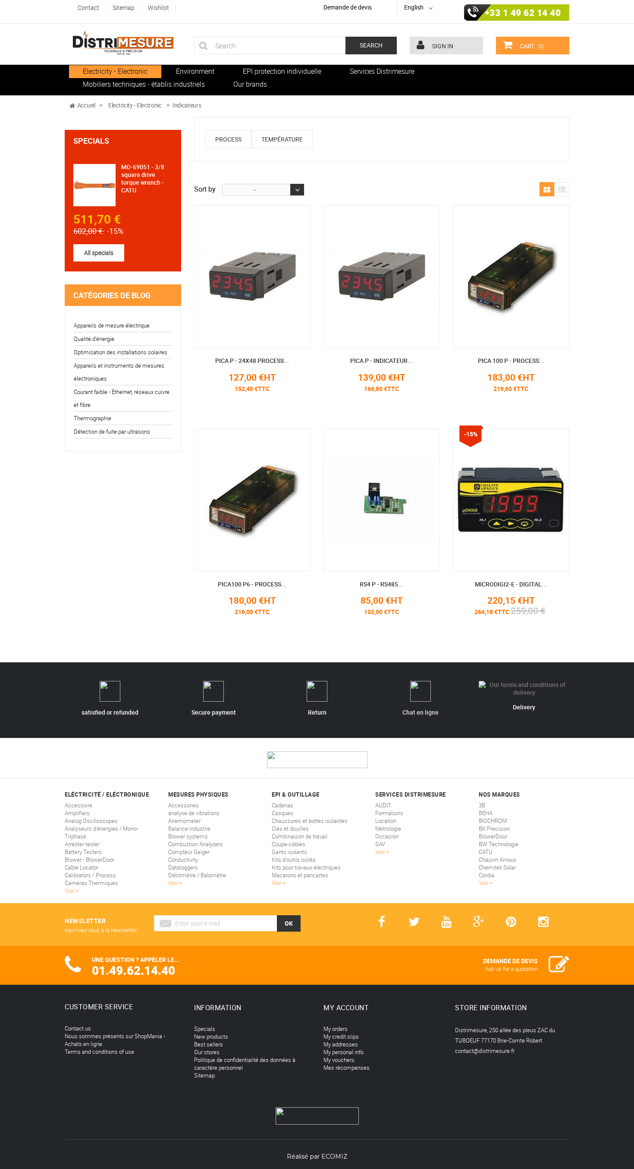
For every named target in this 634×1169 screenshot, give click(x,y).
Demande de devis (347, 7)
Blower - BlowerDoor (89, 859)
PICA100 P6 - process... (252, 584)
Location (385, 821)
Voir (70, 891)
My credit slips (341, 1036)
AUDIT (383, 805)
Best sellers (208, 1044)
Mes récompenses (346, 1067)
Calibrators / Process (90, 875)
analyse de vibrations (194, 813)
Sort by (205, 188)
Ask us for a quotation (511, 969)
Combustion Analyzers (195, 844)
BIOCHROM (493, 821)
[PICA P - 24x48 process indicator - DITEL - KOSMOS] (252, 276)
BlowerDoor (493, 836)
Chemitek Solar (497, 867)
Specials (91, 140)
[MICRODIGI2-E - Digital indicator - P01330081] (511, 500)
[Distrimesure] (123, 43)
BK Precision (494, 828)
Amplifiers (77, 813)
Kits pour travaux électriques (306, 867)
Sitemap (204, 1075)
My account (346, 1007)
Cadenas (282, 805)
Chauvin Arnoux (497, 859)
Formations (389, 813)
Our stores (207, 1052)
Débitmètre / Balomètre (197, 875)
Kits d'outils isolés (294, 859)
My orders (335, 1029)
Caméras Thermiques (91, 883)
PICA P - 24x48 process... (252, 360)
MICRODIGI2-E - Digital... (511, 584)
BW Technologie (498, 844)
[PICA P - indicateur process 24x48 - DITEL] (381, 276)
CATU (486, 852)
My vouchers (339, 1060)
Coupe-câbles (288, 844)
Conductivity (183, 859)
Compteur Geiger (189, 852)
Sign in (442, 46)
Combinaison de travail (299, 836)
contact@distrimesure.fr (485, 1051)
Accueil (86, 105)
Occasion (387, 836)
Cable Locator (81, 867)
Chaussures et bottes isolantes (310, 821)
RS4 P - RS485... (381, 584)
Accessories (183, 805)
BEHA (486, 813)
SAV (380, 844)
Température (282, 139)
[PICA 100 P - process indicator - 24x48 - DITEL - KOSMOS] (511, 276)
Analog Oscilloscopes (91, 821)
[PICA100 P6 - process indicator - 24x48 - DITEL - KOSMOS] (252, 500)
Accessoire (78, 805)
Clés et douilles (290, 828)
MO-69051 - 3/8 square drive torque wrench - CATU (142, 178)
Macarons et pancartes (300, 875)
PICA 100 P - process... (511, 360)
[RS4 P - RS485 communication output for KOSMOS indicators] (381, 500)
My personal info (343, 1052)
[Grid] (546, 190)
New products (211, 1036)
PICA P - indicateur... (381, 360)
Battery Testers (83, 852)
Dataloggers (183, 867)
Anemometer (184, 821)
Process (228, 139)
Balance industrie (189, 828)
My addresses (340, 1044)
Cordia (486, 875)
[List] (561, 190)
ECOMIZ (334, 1156)
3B (482, 805)
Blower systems (188, 836)
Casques (282, 813)
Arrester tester (82, 844)
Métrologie (388, 828)
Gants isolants (289, 852)
